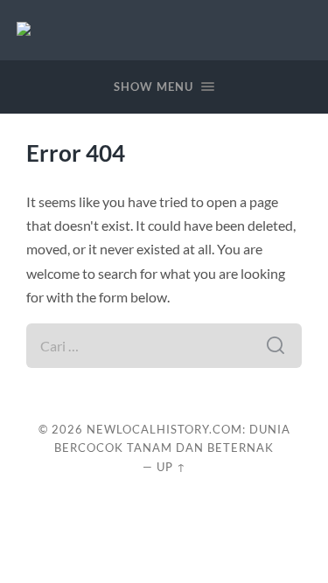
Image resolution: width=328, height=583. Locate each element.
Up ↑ (171, 467)
